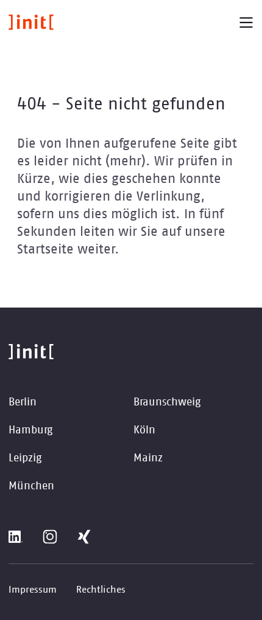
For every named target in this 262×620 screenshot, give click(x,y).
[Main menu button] (246, 22)
